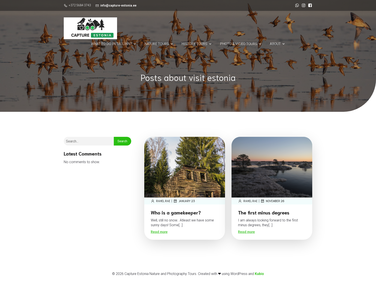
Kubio (259, 274)
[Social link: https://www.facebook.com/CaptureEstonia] (309, 5)
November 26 (275, 201)
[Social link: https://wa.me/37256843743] (296, 5)
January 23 (187, 201)
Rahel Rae (163, 201)
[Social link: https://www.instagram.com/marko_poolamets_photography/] (302, 5)
